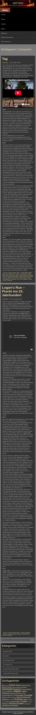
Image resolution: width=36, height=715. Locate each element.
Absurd (7, 685)
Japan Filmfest (23, 275)
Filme (3, 19)
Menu (5, 10)
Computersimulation (26, 274)
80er (3, 685)
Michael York (26, 634)
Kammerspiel (6, 695)
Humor (4, 691)
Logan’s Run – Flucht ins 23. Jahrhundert (13, 291)
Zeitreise (6, 705)
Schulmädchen (6, 279)
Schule (29, 278)
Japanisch (30, 275)
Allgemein (4, 33)
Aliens (18, 685)
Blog (2, 29)
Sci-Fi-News (6, 664)
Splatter (25, 279)
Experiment (12, 275)
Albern (26, 272)
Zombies (14, 705)
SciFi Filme (18, 3)
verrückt (30, 279)
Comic (8, 687)
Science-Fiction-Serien (9, 673)
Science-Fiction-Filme (14, 272)
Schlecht (30, 699)
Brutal (4, 274)
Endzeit (16, 689)
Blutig (30, 272)
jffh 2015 (23, 693)
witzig (25, 704)
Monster (27, 697)
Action (12, 685)
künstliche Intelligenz (12, 276)
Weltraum (5, 704)
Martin (19, 62)
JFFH (3, 276)
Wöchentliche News (7, 37)
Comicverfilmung (17, 687)
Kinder (13, 695)
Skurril (3, 701)
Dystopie (4, 634)
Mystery (9, 278)
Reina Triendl (15, 278)
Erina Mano (5, 275)
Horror (29, 689)
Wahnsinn (29, 701)
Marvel (20, 697)
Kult (3, 697)
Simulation (14, 279)
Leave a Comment (7, 280)
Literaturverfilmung (24, 276)
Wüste (28, 703)
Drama (24, 687)
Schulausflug (23, 278)
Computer (17, 274)
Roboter (19, 699)
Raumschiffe (11, 699)
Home (3, 14)
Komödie (28, 695)
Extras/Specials (6, 41)
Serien (3, 24)
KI (6, 276)
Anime (24, 685)
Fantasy (23, 689)
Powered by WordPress (27, 712)
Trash (24, 701)
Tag (5, 58)
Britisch (28, 685)
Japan (17, 275)
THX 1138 (23, 574)
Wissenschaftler (16, 703)
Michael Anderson (17, 634)
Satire (25, 699)
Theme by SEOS (18, 713)
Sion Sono (20, 279)
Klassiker (10, 634)
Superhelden (15, 702)
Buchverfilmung (10, 274)
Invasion (10, 691)
